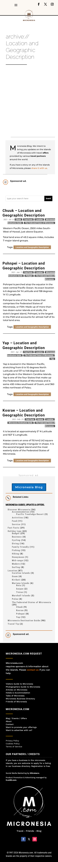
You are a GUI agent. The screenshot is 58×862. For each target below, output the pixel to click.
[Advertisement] (29, 102)
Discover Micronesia (19, 509)
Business (17, 537)
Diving (15, 543)
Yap (52, 359)
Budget (16, 533)
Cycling (16, 540)
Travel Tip (13, 624)
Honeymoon (18, 557)
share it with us (39, 168)
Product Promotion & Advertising (20, 777)
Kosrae (40, 419)
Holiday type (15, 531)
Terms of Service (14, 746)
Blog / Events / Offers (16, 718)
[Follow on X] (45, 4)
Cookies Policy (13, 743)
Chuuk (18, 219)
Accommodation (20, 512)
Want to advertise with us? (19, 730)
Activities (17, 517)
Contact (10, 724)
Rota (18, 585)
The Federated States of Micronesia (39, 223)
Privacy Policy (12, 741)
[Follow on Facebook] (39, 4)
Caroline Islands (21, 573)
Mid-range (17, 560)
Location (39, 219)
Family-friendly (20, 547)
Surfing (16, 567)
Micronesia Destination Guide (20, 423)
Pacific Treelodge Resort (30, 514)
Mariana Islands (20, 583)
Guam (15, 576)
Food (14, 521)
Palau (15, 599)
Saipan (20, 589)
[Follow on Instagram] (52, 4)
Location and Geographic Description (32, 247)
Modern (16, 564)
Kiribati (16, 580)
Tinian (19, 592)
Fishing (16, 550)
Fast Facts (28, 219)
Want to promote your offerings (21, 727)
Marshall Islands (21, 595)
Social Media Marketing (16, 773)
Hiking (15, 553)
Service (16, 524)
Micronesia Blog (29, 487)
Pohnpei (29, 276)
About (9, 721)
